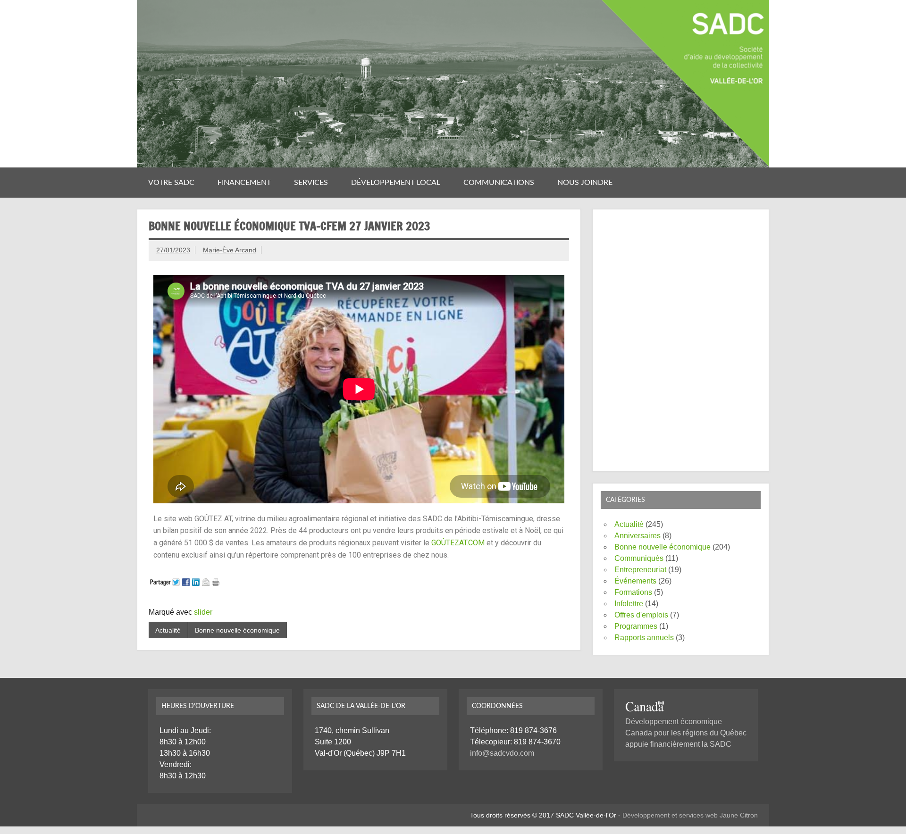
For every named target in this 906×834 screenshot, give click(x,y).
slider (203, 612)
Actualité (168, 630)
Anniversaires (637, 536)
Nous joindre (584, 182)
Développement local (395, 182)
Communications (498, 182)
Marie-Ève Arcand (229, 250)
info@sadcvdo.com (502, 753)
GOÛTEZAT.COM (458, 542)
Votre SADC (171, 182)
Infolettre (628, 604)
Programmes (635, 626)
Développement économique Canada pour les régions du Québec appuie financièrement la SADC (686, 732)
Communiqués (638, 558)
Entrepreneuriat (640, 570)
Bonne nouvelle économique (237, 630)
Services (311, 182)
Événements (635, 581)
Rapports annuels (644, 638)
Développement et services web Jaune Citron (690, 815)
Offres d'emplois (641, 615)
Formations (633, 592)
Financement (244, 182)
